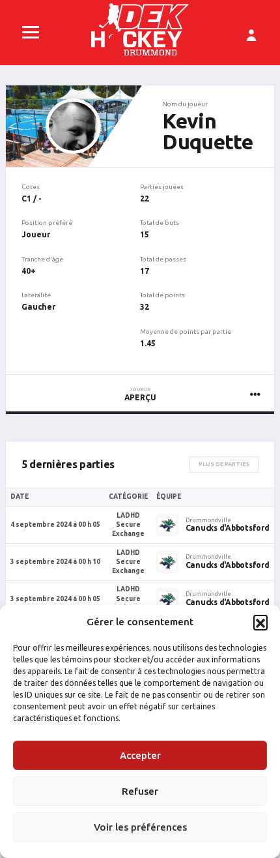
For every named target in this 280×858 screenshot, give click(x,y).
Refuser (140, 791)
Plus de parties (224, 464)
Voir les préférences (140, 827)
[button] (260, 622)
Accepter (140, 755)
